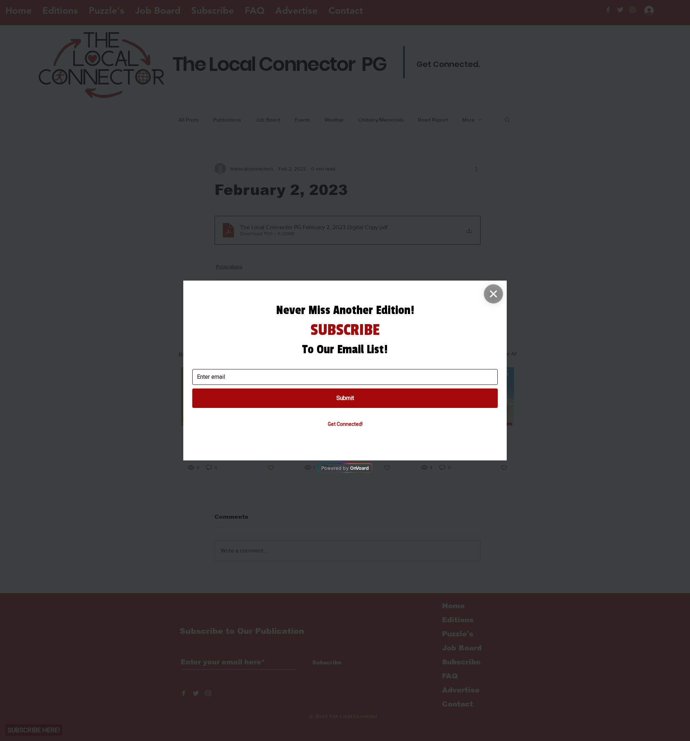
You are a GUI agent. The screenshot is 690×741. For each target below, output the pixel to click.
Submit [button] (345, 398)
